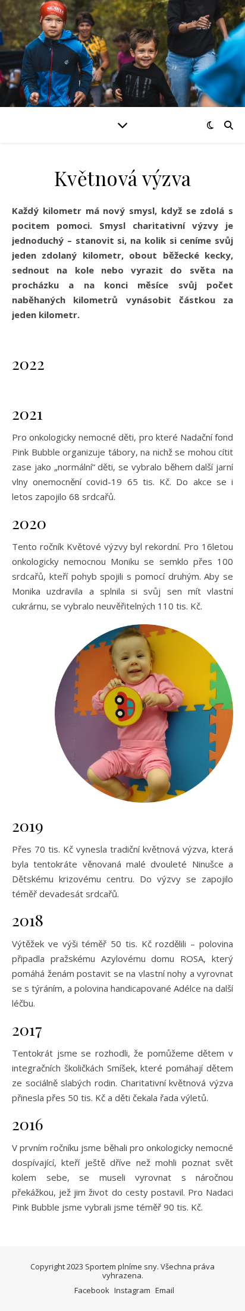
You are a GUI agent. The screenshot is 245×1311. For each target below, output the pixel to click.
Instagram (132, 1290)
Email (164, 1290)
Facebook (91, 1290)
